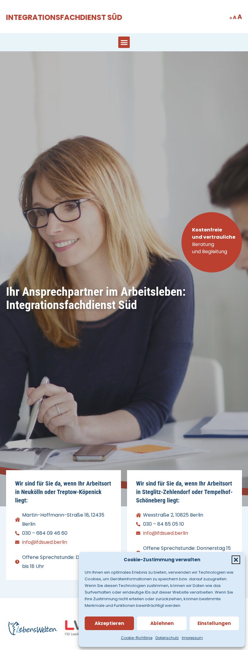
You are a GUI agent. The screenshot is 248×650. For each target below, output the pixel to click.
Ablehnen (162, 623)
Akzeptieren (109, 623)
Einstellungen (214, 623)
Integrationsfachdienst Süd (64, 17)
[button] (236, 560)
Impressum (192, 637)
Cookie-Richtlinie (136, 637)
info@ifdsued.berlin (44, 542)
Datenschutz (167, 637)
